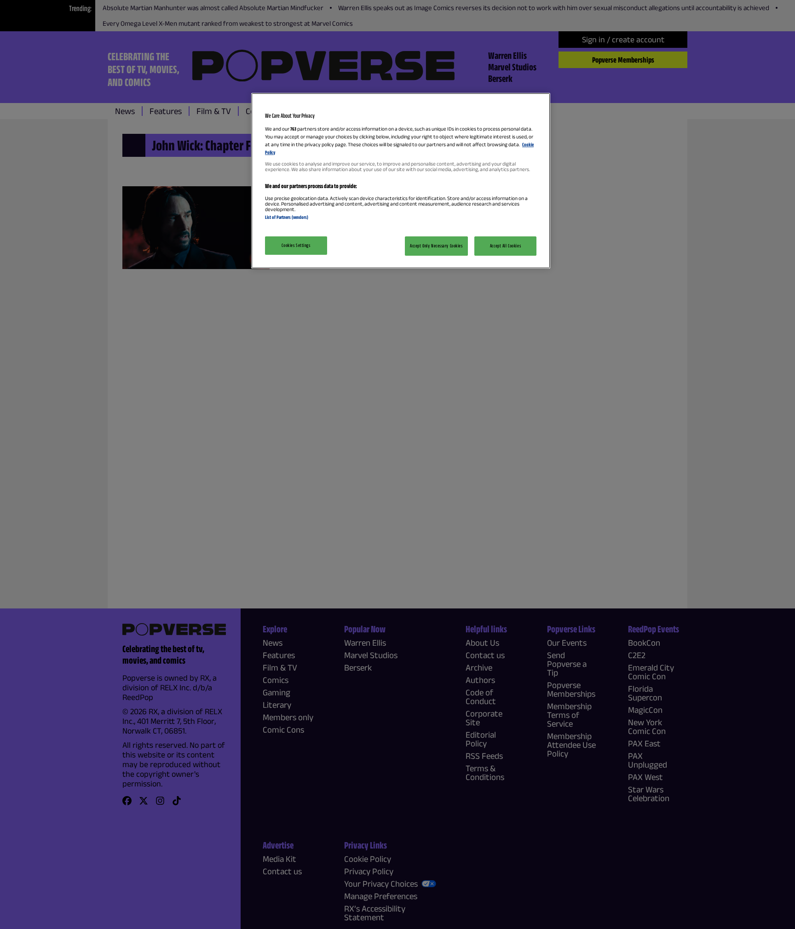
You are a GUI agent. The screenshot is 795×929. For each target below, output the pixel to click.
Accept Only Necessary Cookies (436, 245)
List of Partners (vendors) (286, 217)
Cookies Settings (296, 245)
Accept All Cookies (505, 245)
